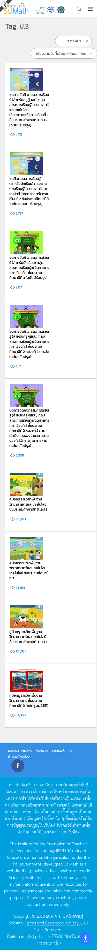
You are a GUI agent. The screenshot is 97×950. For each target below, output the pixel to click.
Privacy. (73, 922)
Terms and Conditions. (45, 922)
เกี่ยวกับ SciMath (20, 751)
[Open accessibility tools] (85, 938)
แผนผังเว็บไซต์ (62, 751)
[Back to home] (16, 8)
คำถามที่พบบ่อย (19, 756)
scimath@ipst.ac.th (34, 936)
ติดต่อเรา (42, 751)
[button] (91, 8)
